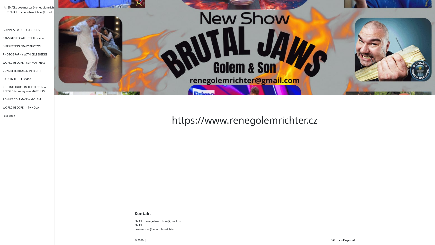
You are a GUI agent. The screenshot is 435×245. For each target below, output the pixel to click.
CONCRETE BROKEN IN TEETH (22, 71)
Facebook (9, 116)
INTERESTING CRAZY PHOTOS (22, 46)
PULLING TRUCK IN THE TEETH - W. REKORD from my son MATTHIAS (25, 89)
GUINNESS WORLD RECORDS (21, 30)
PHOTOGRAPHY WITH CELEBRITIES (25, 54)
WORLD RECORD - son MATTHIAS (24, 62)
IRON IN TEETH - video (17, 79)
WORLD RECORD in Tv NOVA (21, 107)
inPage (345, 240)
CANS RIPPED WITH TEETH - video (24, 38)
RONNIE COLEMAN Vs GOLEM (22, 99)
